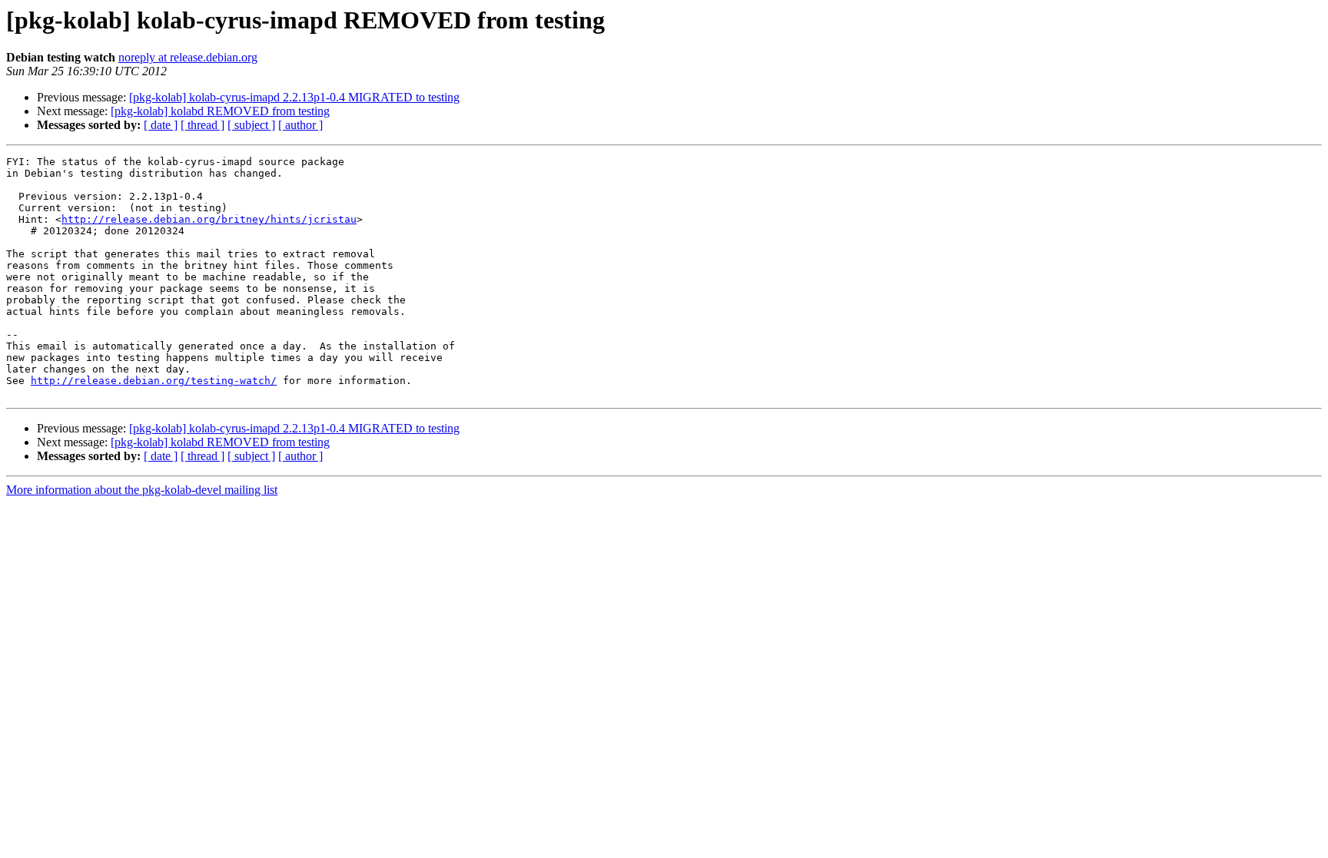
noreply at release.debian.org (187, 57)
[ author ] (300, 124)
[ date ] (161, 124)
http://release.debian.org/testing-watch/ (154, 380)
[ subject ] (251, 124)
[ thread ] (202, 124)
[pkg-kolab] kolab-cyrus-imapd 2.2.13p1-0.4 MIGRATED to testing (294, 97)
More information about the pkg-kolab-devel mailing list (141, 489)
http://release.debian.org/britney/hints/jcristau (209, 219)
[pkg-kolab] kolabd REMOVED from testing (220, 111)
